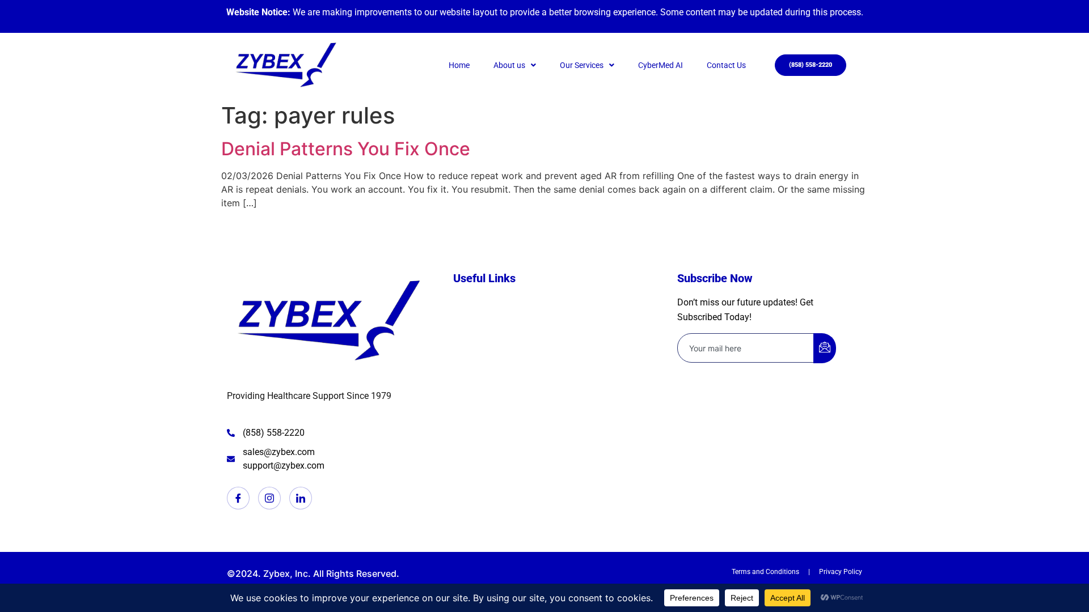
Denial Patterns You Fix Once (345, 149)
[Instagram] (269, 498)
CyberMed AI (660, 65)
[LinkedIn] (300, 498)
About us (509, 65)
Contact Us (726, 65)
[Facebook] (238, 498)
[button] (515, 65)
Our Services (581, 65)
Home (459, 65)
